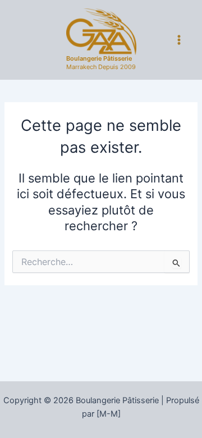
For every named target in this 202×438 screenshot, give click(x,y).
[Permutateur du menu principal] (179, 40)
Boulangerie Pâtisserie (99, 58)
